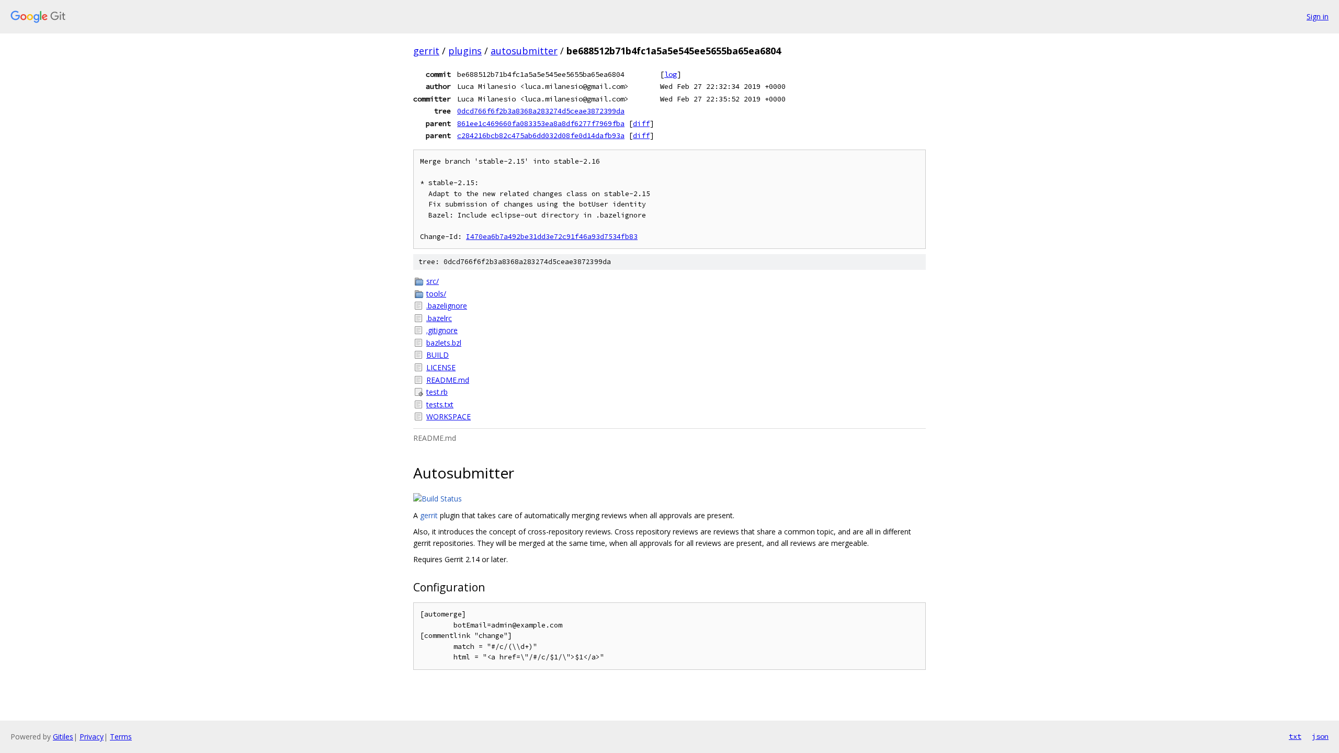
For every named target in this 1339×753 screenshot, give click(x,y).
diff (641, 123)
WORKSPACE (448, 416)
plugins (465, 50)
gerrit (426, 50)
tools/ (436, 294)
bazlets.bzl (443, 343)
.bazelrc (439, 318)
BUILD (437, 355)
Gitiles (63, 736)
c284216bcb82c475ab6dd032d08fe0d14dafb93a (541, 135)
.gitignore (442, 330)
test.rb (437, 392)
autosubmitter (524, 50)
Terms (121, 736)
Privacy (92, 736)
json (1320, 736)
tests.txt (439, 404)
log (670, 74)
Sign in (1318, 16)
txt (1295, 736)
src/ (432, 281)
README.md (447, 380)
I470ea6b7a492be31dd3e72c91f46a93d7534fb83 (552, 236)
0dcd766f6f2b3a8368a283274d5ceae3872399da (541, 111)
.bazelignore (446, 306)
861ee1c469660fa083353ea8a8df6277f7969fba (541, 123)
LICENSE (441, 367)
